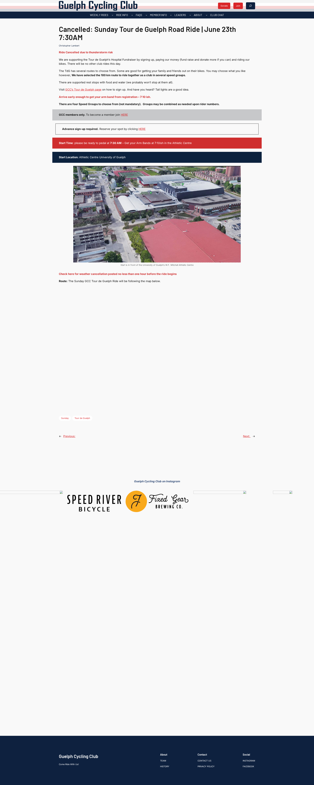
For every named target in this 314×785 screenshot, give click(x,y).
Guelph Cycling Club (78, 756)
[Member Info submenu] (171, 15)
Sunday (65, 418)
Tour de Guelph (82, 418)
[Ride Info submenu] (132, 15)
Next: (247, 436)
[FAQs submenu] (146, 15)
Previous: (69, 436)
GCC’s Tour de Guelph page (83, 89)
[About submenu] (206, 15)
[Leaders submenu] (190, 15)
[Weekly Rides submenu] (112, 15)
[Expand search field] (250, 5)
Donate (224, 6)
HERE (124, 114)
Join (238, 6)
